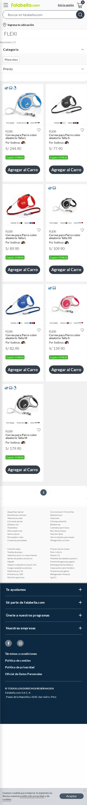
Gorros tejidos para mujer (62, 537)
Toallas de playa (14, 552)
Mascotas (11, 59)
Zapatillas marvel (15, 512)
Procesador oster (15, 537)
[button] (43, 15)
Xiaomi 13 (55, 555)
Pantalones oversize (16, 515)
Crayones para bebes (17, 540)
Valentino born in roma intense (22, 555)
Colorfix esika (13, 549)
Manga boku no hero (60, 540)
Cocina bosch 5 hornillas (62, 512)
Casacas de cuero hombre (62, 568)
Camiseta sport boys (59, 527)
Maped (10, 561)
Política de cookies (18, 660)
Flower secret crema (59, 549)
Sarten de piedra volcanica (19, 558)
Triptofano (12, 527)
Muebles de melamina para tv (63, 558)
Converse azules (15, 521)
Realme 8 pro (56, 515)
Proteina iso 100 (15, 574)
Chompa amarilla (58, 521)
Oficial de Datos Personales (23, 674)
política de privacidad (32, 796)
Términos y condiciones (21, 653)
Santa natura (13, 534)
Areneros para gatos (59, 571)
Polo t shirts (56, 552)
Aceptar (71, 796)
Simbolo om (13, 524)
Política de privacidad (19, 667)
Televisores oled (14, 518)
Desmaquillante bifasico (61, 564)
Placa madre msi (14, 531)
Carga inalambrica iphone (19, 568)
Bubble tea (55, 524)
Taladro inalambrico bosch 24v (22, 564)
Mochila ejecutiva (15, 577)
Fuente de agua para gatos (62, 561)
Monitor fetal (56, 534)
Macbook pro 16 (15, 571)
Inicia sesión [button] (66, 5)
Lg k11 (53, 577)
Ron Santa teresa (58, 531)
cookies (7, 799)
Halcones (54, 518)
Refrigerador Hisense (60, 574)
